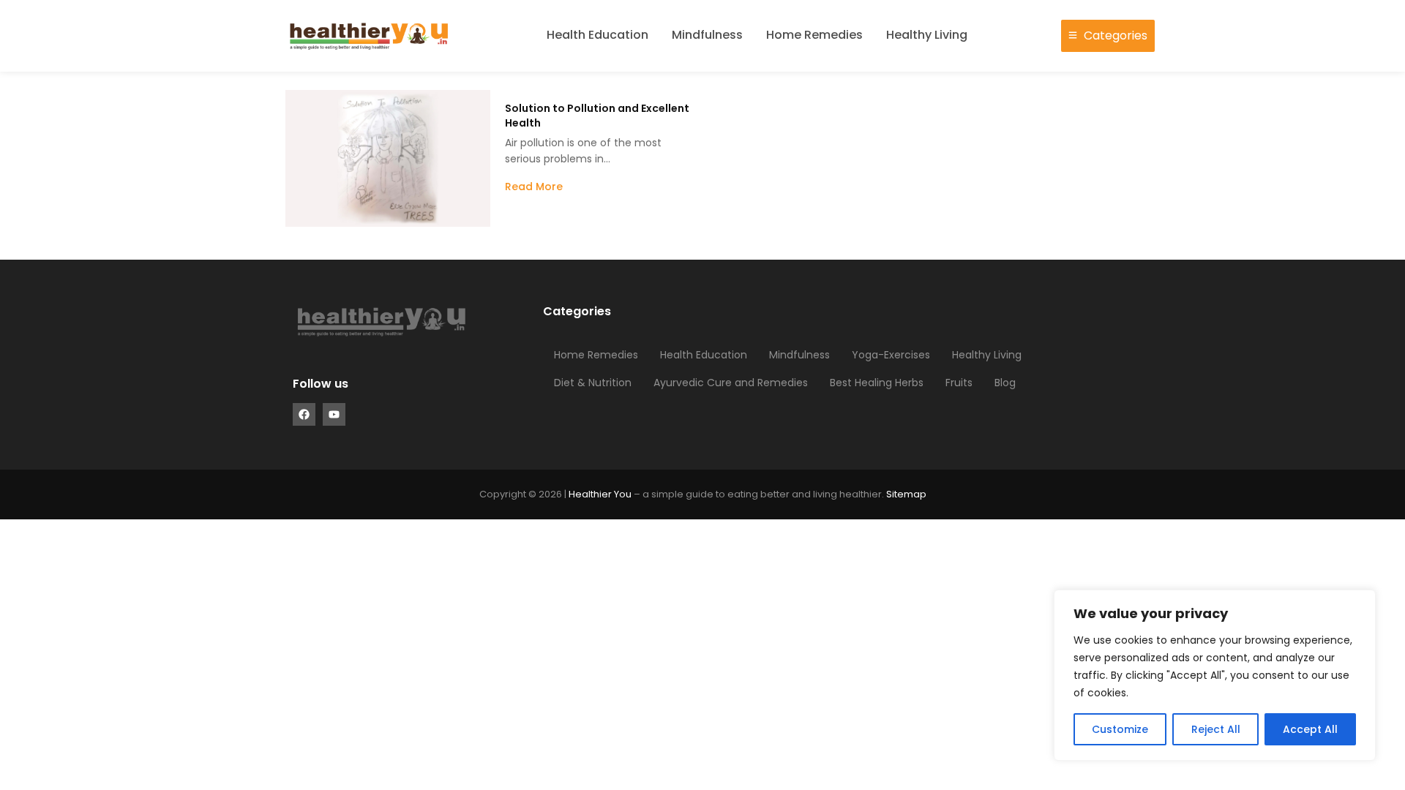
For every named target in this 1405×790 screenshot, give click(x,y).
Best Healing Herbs (876, 382)
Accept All (1310, 729)
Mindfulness (707, 34)
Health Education (597, 34)
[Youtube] (334, 414)
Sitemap (906, 494)
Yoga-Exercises (891, 354)
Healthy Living (926, 34)
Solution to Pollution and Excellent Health (597, 115)
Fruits (959, 382)
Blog (1005, 382)
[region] (1215, 675)
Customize (1120, 729)
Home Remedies (814, 34)
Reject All (1215, 729)
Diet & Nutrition (593, 382)
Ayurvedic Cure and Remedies (730, 382)
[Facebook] (304, 414)
